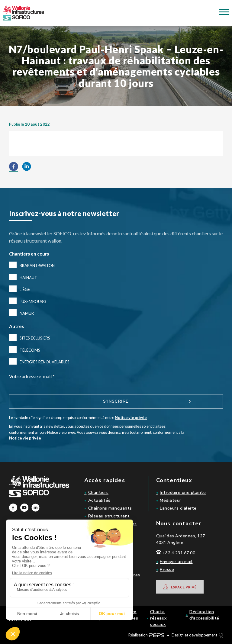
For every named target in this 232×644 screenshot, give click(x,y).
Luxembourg (33, 301)
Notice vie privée (131, 417)
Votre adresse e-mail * (32, 376)
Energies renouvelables (44, 361)
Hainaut (28, 277)
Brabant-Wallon (37, 265)
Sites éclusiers (35, 338)
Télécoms (30, 350)
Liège (25, 289)
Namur (27, 313)
